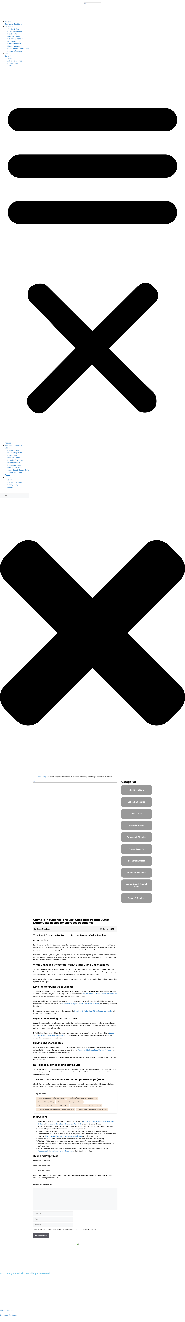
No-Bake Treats (13, 36)
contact (10, 66)
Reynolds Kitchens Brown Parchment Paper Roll (99, 994)
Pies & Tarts (12, 34)
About (7, 54)
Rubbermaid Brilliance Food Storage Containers (95, 1050)
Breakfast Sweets (14, 44)
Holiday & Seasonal (14, 46)
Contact (8, 56)
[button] (92, 256)
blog (44, 777)
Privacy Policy (12, 63)
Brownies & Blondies (15, 39)
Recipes (8, 21)
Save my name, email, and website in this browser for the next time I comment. (66, 1229)
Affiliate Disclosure (14, 61)
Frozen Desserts (13, 41)
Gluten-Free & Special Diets (18, 49)
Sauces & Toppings (14, 51)
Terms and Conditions (13, 24)
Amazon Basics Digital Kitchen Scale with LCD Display (80, 1004)
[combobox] (14, 496)
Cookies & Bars (13, 29)
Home (39, 777)
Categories (9, 26)
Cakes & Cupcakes (14, 31)
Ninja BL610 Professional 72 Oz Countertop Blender (93, 1011)
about (9, 58)
